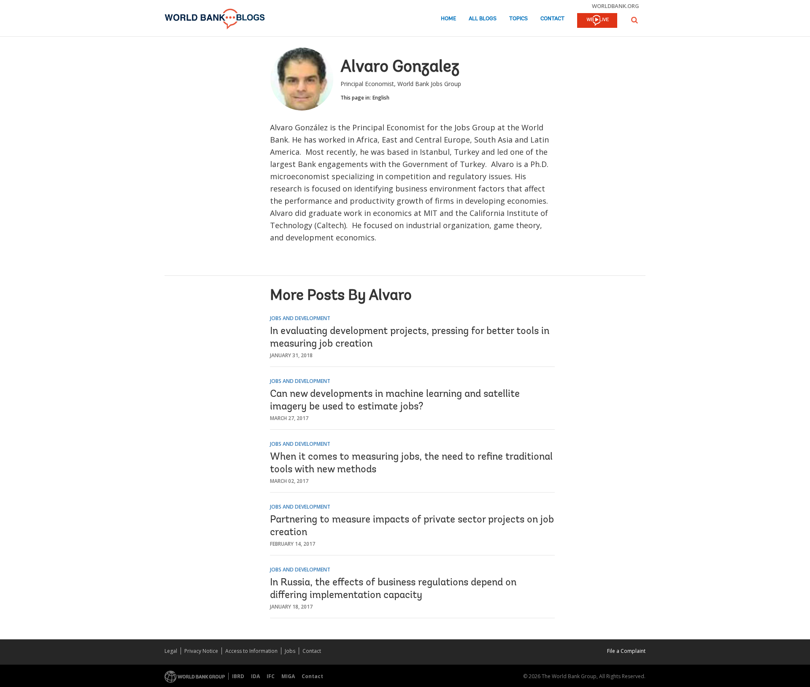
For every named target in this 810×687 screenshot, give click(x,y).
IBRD (238, 676)
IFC (271, 676)
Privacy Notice (201, 651)
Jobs (290, 651)
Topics (518, 19)
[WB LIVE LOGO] (597, 21)
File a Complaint (626, 651)
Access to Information (251, 651)
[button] (634, 20)
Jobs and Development (300, 318)
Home (448, 19)
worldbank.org (615, 5)
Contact (552, 19)
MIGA (288, 676)
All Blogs (483, 19)
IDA (255, 676)
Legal (171, 651)
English (381, 97)
